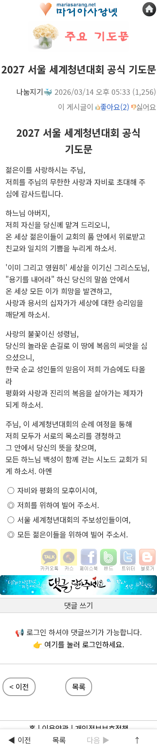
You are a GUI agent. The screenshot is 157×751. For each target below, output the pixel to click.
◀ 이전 (19, 740)
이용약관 (55, 728)
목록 (78, 686)
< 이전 (19, 686)
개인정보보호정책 (102, 728)
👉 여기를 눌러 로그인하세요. (78, 644)
